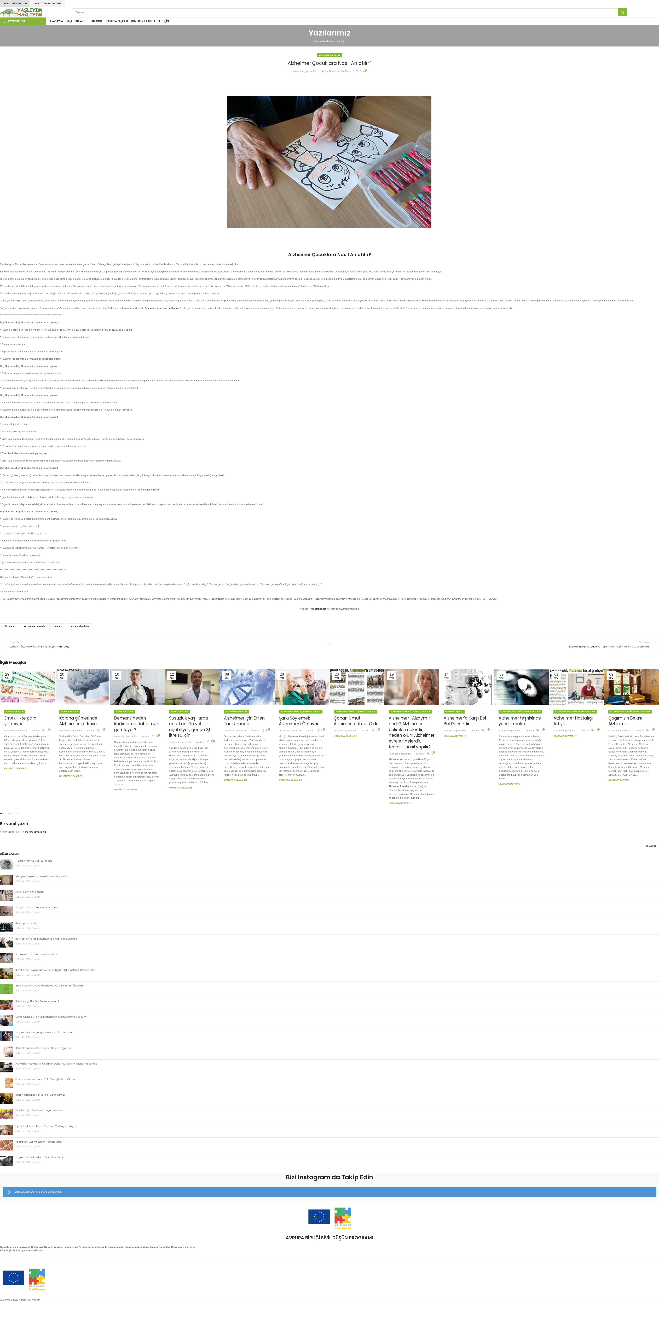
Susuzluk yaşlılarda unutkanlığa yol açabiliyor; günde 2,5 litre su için (190, 726)
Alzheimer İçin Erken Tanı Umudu (244, 721)
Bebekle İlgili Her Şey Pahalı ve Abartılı (37, 1001)
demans (58, 626)
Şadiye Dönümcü (330, 71)
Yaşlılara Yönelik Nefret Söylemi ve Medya (40, 1157)
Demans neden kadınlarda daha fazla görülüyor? (136, 723)
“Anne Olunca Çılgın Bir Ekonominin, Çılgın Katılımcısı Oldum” (51, 1017)
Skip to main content (47, 3)
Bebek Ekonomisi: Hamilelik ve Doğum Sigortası (43, 1048)
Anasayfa (319, 41)
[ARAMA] (622, 12)
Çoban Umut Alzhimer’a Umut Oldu (356, 721)
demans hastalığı (80, 626)
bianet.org (321, 608)
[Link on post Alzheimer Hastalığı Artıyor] (576, 687)
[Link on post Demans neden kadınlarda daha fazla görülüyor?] (137, 687)
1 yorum (36, 865)
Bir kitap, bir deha (25, 923)
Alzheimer (9, 626)
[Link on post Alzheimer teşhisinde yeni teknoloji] (521, 687)
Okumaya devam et (15, 768)
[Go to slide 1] (1, 813)
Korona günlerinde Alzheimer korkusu (78, 721)
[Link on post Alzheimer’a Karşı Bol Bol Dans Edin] (466, 687)
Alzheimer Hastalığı (334, 41)
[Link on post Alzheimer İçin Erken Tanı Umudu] (247, 687)
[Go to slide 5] (14, 813)
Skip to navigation (15, 3)
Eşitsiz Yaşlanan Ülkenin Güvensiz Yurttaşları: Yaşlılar (46, 1126)
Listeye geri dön (329, 644)
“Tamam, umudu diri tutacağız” (34, 860)
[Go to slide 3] (8, 813)
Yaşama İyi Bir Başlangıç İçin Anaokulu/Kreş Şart (43, 1032)
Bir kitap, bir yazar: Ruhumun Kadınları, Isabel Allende (46, 938)
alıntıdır (36, 730)
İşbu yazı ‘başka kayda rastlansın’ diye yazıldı (41, 876)
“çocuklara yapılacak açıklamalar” (163, 308)
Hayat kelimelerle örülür (29, 892)
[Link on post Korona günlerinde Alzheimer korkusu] (82, 687)
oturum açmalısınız (35, 831)
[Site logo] (21, 12)
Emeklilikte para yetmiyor (20, 721)
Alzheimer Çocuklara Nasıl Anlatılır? (36, 954)
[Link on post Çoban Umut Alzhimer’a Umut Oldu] (357, 687)
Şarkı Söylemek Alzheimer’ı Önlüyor (299, 721)
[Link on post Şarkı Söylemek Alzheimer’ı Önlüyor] (302, 687)
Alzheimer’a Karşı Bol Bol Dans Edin (465, 721)
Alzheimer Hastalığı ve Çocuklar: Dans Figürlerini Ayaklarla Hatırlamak (56, 1063)
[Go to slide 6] (18, 813)
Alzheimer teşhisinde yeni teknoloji (520, 721)
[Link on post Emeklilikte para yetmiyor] (27, 687)
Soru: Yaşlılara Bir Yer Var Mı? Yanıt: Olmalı (40, 1095)
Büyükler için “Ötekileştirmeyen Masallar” (39, 1110)
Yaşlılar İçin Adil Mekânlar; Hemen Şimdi (38, 1141)
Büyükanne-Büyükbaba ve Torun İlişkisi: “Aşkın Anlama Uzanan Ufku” (55, 970)
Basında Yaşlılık (15, 711)
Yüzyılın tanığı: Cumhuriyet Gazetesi (36, 907)
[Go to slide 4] (11, 813)
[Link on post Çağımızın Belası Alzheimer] (631, 687)
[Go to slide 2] (4, 813)
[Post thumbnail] (6, 864)
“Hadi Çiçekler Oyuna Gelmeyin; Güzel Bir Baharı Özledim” (49, 985)
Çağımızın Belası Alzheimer (625, 721)
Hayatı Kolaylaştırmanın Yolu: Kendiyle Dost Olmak (45, 1079)
